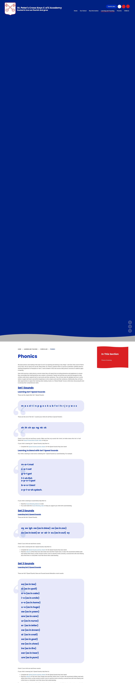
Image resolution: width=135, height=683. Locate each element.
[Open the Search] (123, 6)
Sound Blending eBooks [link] (32, 504)
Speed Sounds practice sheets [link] (37, 446)
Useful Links (111, 6)
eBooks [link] (28, 551)
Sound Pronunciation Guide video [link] (33, 440)
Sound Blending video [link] (38, 505)
